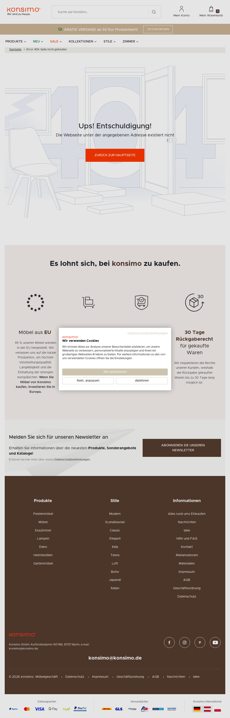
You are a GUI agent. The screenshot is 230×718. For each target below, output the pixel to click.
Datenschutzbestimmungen (148, 333)
